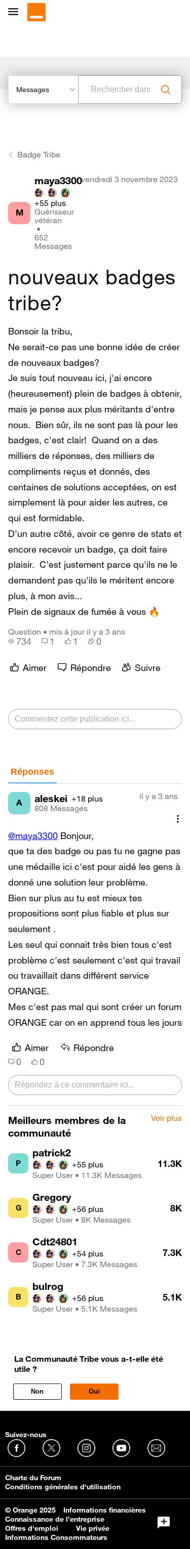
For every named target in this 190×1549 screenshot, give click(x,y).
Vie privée (92, 1528)
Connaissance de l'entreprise (54, 1519)
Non (37, 1391)
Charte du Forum (33, 1477)
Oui (94, 1391)
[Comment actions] (178, 819)
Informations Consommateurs (56, 1537)
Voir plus (166, 1118)
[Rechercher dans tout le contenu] (165, 89)
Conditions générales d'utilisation (63, 1486)
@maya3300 (33, 835)
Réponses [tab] (32, 772)
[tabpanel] (95, 945)
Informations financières (104, 1510)
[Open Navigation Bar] (16, 12)
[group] (19, 641)
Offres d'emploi (31, 1528)
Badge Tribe (38, 154)
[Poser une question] (163, 1523)
